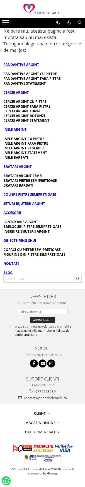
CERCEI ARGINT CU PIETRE (24, 101)
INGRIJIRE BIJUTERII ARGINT (26, 231)
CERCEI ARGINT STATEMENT (26, 120)
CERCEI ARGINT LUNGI (21, 111)
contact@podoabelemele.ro (45, 398)
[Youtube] (42, 363)
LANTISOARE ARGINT (20, 221)
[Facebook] (34, 363)
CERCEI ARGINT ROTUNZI (24, 115)
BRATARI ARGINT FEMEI (22, 175)
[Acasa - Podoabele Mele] (42, 9)
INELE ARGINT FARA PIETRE (25, 143)
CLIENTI (41, 413)
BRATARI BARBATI (18, 185)
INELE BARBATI (15, 157)
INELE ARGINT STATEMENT (25, 152)
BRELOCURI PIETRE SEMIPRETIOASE (32, 226)
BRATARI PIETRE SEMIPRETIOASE (30, 180)
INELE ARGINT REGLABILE (24, 148)
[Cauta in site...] (80, 22)
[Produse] (6, 23)
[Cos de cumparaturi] (69, 22)
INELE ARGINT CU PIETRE (23, 138)
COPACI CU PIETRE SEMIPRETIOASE (32, 249)
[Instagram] (51, 363)
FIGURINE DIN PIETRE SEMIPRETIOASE (34, 254)
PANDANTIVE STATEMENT (24, 83)
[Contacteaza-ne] (58, 22)
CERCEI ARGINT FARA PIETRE (26, 106)
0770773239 (45, 391)
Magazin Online (40, 422)
